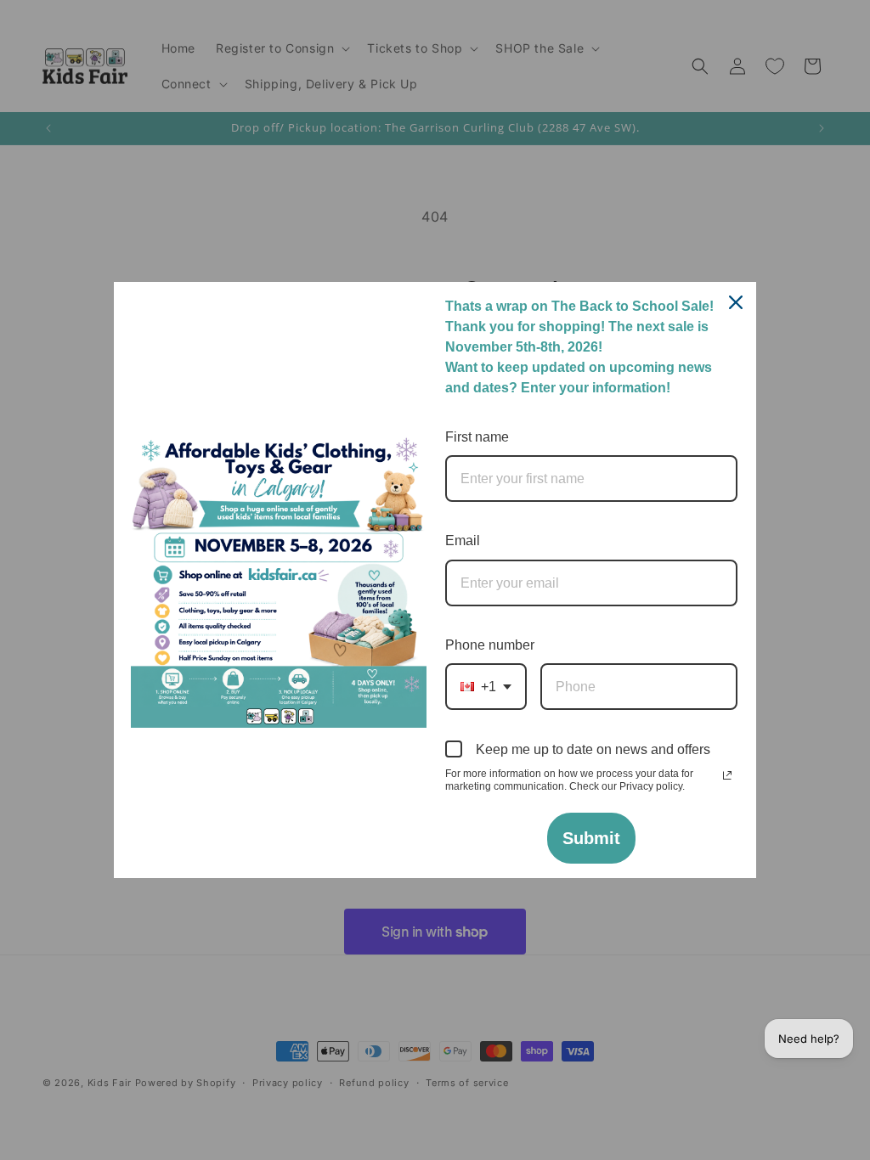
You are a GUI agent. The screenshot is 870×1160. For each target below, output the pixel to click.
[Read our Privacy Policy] (727, 775)
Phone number (489, 645)
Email (462, 540)
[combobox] (486, 686)
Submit (591, 838)
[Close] (735, 302)
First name (477, 437)
